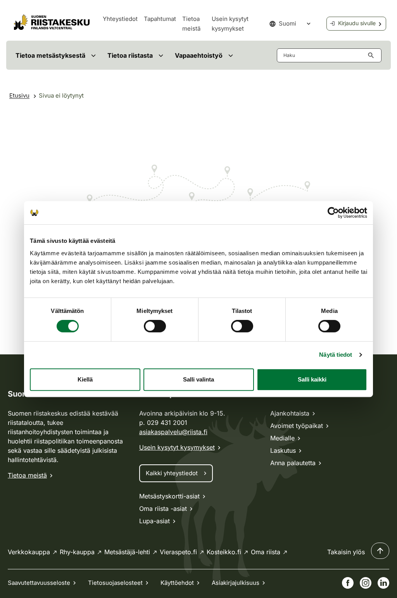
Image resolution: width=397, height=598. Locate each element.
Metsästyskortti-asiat (169, 496)
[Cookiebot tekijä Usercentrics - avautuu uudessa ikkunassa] (333, 212)
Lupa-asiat (154, 521)
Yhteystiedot (120, 18)
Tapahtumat (160, 18)
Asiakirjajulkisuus (235, 582)
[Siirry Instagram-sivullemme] (365, 583)
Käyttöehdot (177, 582)
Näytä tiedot (335, 354)
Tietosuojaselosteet (115, 582)
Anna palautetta (293, 463)
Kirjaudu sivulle (357, 23)
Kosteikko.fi (224, 552)
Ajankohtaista (289, 413)
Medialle (282, 438)
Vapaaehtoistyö (199, 55)
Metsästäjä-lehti (127, 552)
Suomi (287, 23)
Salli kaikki (312, 379)
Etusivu (19, 95)
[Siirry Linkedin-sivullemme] (383, 583)
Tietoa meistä (27, 475)
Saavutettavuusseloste (39, 582)
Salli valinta (198, 379)
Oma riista (265, 552)
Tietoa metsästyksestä (50, 55)
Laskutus (283, 450)
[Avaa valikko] (93, 55)
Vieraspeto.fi (178, 552)
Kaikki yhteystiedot (172, 473)
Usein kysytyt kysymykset (177, 447)
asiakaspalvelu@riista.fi (173, 432)
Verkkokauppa (29, 552)
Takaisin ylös (346, 552)
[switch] (155, 326)
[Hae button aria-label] (372, 55)
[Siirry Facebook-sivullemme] (348, 583)
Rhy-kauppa (77, 552)
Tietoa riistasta (130, 55)
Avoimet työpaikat (296, 426)
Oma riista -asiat (163, 508)
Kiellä (85, 379)
